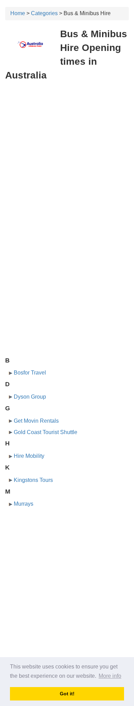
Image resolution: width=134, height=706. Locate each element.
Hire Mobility (29, 456)
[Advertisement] (67, 156)
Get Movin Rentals (36, 421)
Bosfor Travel (30, 373)
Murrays (23, 504)
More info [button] (110, 676)
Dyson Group (30, 397)
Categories (44, 13)
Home (17, 13)
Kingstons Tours (33, 480)
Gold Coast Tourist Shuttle (45, 432)
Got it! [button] (67, 693)
